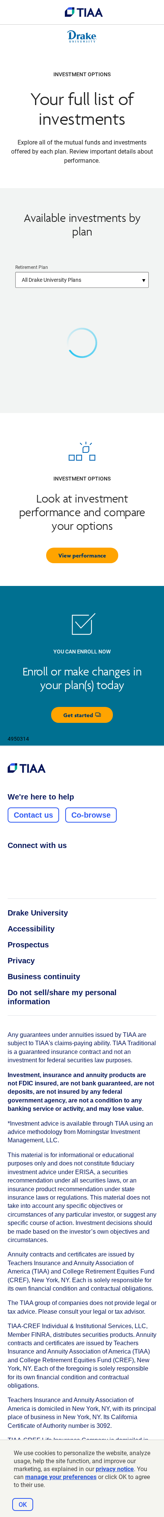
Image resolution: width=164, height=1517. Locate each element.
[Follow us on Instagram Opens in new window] (26, 862)
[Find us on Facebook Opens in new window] (12, 862)
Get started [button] (88, 716)
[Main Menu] (12, 12)
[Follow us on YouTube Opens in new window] (55, 862)
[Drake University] (82, 36)
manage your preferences (60, 1477)
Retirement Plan (31, 267)
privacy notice (115, 1469)
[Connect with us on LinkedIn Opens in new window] (41, 862)
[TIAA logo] (84, 12)
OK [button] (23, 1504)
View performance (82, 555)
